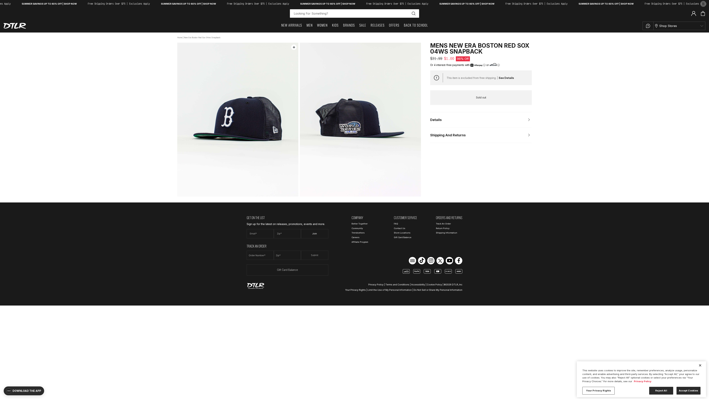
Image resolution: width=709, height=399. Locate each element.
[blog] (412, 260)
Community (357, 228)
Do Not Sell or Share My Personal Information (438, 290)
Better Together (360, 223)
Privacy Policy (375, 284)
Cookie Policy (434, 284)
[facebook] (458, 260)
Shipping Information (446, 232)
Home (179, 37)
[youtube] (449, 260)
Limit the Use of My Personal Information (390, 290)
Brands (349, 25)
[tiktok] (421, 260)
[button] (24, 390)
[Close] (700, 365)
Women (322, 25)
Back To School (416, 25)
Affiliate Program (360, 242)
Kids (335, 25)
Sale (362, 25)
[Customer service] (648, 26)
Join (314, 233)
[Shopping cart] (703, 13)
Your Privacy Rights (355, 290)
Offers (394, 25)
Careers (355, 237)
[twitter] (440, 260)
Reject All (661, 390)
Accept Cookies (688, 390)
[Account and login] (693, 13)
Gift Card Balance (287, 269)
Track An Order (443, 223)
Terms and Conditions (397, 284)
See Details (506, 77)
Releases (378, 25)
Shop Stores (668, 26)
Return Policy (442, 228)
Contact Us (399, 228)
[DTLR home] (15, 26)
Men (309, 25)
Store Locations (402, 232)
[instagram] (431, 260)
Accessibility (418, 284)
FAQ (396, 223)
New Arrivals (291, 25)
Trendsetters (358, 232)
